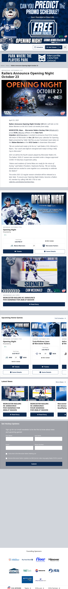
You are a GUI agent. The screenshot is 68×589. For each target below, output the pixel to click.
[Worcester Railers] (5, 47)
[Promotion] (34, 41)
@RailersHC (53, 130)
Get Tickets (52, 47)
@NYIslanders (22, 135)
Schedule (39, 47)
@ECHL (21, 133)
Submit (34, 464)
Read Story (35, 304)
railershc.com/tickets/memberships (21, 182)
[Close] (64, 3)
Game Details (51, 251)
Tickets (19, 251)
